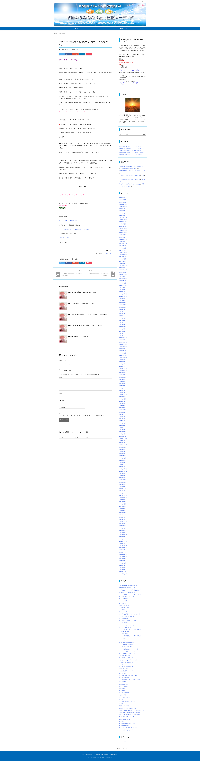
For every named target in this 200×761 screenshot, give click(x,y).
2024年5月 (123, 254)
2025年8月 (123, 221)
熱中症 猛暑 (123, 686)
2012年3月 (122, 560)
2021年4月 (122, 329)
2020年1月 (122, 361)
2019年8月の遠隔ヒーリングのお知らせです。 (81, 336)
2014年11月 (123, 493)
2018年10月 (123, 394)
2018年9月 (122, 396)
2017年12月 (123, 416)
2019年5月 (122, 379)
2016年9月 (122, 447)
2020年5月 (123, 353)
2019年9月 (123, 370)
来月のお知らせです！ (125, 677)
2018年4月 (122, 407)
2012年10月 (123, 545)
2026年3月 (123, 206)
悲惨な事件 (122, 673)
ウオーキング (123, 618)
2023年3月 (123, 285)
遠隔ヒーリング (124, 706)
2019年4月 (122, 381)
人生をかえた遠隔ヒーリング (127, 651)
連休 (121, 703)
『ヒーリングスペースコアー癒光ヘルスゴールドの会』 (75, 229)
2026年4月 (123, 204)
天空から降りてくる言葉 (126, 666)
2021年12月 (123, 313)
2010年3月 (122, 567)
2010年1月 (122, 571)
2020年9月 (123, 344)
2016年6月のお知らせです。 (127, 587)
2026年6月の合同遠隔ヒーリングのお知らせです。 (132, 150)
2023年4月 (123, 283)
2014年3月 (122, 510)
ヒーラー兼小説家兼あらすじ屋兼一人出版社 (131, 636)
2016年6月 (122, 453)
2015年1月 (122, 488)
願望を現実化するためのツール (127, 723)
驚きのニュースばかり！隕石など (128, 727)
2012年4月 (122, 558)
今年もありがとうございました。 (128, 653)
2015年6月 (122, 477)
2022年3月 (122, 307)
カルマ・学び (123, 622)
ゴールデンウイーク (125, 627)
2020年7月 (122, 348)
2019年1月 (122, 388)
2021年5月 (122, 326)
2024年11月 (123, 241)
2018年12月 (123, 390)
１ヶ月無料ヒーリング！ (126, 730)
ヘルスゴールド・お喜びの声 (127, 642)
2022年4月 (122, 305)
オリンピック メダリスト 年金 (128, 620)
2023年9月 (123, 272)
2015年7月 (122, 475)
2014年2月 (122, 512)
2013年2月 (122, 536)
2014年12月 (123, 490)
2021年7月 (122, 322)
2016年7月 (122, 451)
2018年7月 (122, 401)
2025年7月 (122, 224)
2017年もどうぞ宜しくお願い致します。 (130, 590)
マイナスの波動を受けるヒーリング (129, 649)
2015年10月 (123, 471)
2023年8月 (123, 274)
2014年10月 (123, 495)
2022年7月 (122, 302)
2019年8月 (122, 372)
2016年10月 (123, 445)
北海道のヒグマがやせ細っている (128, 660)
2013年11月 (123, 519)
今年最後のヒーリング (125, 655)
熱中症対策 (122, 688)
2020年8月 (123, 346)
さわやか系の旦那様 (125, 607)
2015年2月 (122, 486)
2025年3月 (123, 232)
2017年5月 (122, 429)
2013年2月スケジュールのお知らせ (128, 585)
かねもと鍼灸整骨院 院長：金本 (128, 168)
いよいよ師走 (123, 598)
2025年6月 (123, 226)
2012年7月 (122, 552)
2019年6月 (122, 377)
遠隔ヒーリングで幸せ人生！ (127, 708)
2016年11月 (123, 442)
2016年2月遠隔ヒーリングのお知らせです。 (130, 170)
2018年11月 (123, 392)
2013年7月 (122, 528)
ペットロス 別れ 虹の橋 (126, 644)
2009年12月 (123, 574)
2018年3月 (122, 410)
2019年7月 (122, 375)
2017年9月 (122, 423)
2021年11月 (123, 315)
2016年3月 (122, 460)
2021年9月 (122, 318)
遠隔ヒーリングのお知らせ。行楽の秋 (129, 714)
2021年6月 (122, 324)
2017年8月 (122, 425)
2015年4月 (122, 482)
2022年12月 (123, 291)
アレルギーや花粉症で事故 (126, 616)
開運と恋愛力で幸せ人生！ (126, 716)
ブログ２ (122, 640)
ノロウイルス (123, 633)
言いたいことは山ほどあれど (127, 701)
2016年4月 (122, 458)
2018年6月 (122, 403)
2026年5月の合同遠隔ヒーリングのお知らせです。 (132, 152)
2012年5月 (123, 556)
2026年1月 (122, 210)
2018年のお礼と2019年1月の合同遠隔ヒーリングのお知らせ (85, 325)
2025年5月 (123, 228)
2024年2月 (122, 261)
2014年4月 (122, 508)
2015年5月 (122, 480)
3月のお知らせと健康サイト (127, 592)
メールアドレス (63, 400)
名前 (60, 393)
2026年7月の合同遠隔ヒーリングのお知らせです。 (132, 148)
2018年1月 (122, 414)
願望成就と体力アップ (125, 725)
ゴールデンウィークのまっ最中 (127, 625)
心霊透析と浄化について (126, 671)
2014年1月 (122, 515)
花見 (121, 699)
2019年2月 (122, 385)
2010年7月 (122, 565)
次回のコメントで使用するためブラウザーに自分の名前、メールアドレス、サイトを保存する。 (82, 415)
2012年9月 (123, 547)
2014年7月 (122, 501)
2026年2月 (122, 208)
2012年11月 (123, 543)
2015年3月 (122, 484)
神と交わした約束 (124, 697)
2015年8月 (122, 473)
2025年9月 (123, 219)
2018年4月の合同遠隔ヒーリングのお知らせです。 (82, 292)
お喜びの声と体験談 (125, 605)
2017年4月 (122, 431)
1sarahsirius (108, 253)
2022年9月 (122, 298)
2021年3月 (122, 331)
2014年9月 (123, 497)
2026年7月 (122, 197)
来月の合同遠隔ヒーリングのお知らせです (130, 679)
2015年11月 (123, 469)
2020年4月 (123, 355)
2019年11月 (123, 366)
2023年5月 (123, 280)
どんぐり (122, 609)
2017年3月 (123, 434)
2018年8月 (122, 399)
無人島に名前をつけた (125, 684)
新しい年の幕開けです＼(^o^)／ (128, 675)
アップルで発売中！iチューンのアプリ (129, 614)
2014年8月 (122, 499)
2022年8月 (122, 300)
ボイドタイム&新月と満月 (126, 646)
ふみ (144, 170)
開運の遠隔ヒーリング (125, 719)
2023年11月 (123, 267)
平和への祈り (123, 668)
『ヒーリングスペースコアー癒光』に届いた (131, 594)
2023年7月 (122, 276)
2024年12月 (123, 239)
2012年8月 (123, 550)
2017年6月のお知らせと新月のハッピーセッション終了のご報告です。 (88, 314)
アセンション (123, 611)
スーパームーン (124, 631)
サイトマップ (122, 741)
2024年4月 (123, 256)
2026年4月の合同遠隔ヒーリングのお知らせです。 (132, 154)
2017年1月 (123, 438)
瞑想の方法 (122, 695)
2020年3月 (123, 357)
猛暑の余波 (122, 690)
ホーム (56, 33)
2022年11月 (123, 294)
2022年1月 (122, 311)
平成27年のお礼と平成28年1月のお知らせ (129, 175)
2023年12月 (123, 265)
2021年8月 (122, 320)
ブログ (63, 33)
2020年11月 (123, 340)
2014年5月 (122, 506)
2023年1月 (122, 289)
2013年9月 (122, 523)
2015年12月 (123, 466)
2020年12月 (123, 337)
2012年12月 (123, 541)
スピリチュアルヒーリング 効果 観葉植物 (131, 629)
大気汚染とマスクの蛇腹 (126, 662)
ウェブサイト (62, 407)
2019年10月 (123, 368)
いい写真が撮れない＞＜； (126, 596)
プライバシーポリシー (122, 748)
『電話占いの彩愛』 (65, 238)
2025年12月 (123, 213)
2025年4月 (123, 230)
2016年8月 (122, 449)
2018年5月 (122, 405)
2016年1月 (122, 464)
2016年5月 (122, 455)
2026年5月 (123, 202)
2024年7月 (122, 250)
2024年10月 (123, 243)
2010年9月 (122, 563)
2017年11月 (123, 418)
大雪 (121, 664)
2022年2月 (122, 309)
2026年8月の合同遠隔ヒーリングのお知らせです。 (132, 146)
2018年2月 (122, 412)
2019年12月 (123, 364)
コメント (61, 377)
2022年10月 (123, 296)
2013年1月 (122, 539)
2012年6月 (123, 554)
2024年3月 (123, 259)
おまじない (122, 603)
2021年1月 (122, 335)
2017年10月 (123, 420)
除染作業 (122, 721)
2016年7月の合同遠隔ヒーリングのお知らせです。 (131, 166)
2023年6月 (123, 278)
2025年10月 (123, 217)
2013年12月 (123, 517)
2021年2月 (122, 333)
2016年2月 (122, 462)
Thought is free (108, 757)
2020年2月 (122, 359)
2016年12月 (123, 440)
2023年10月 (123, 270)
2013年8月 (122, 525)
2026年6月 (123, 200)
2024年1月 (122, 263)
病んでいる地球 (124, 692)
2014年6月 (122, 504)
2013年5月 (123, 530)
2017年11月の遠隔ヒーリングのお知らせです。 (81, 303)
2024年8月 (123, 248)
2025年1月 (122, 237)
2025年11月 (123, 215)
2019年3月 (122, 383)
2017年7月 (122, 427)
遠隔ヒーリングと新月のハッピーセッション (131, 710)
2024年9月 (123, 245)
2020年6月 (123, 350)
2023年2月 (122, 287)
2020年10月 (123, 342)
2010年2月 (122, 569)
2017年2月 (123, 436)
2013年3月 (123, 534)
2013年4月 (122, 532)
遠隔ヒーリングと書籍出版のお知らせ (129, 712)
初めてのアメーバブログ (126, 657)
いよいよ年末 (123, 601)
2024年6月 (123, 252)
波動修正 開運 (123, 681)
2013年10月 (123, 521)
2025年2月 (122, 235)
